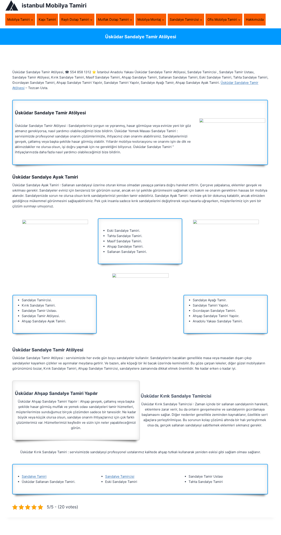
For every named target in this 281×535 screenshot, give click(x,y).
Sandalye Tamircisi (119, 476)
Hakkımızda (255, 19)
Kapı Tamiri (47, 19)
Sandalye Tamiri (34, 476)
